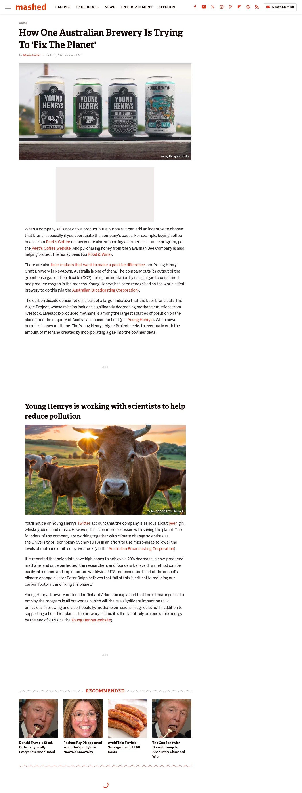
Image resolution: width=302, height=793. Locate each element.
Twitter (84, 523)
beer (173, 523)
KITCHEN (166, 7)
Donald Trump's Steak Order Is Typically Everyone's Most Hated (37, 747)
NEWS (110, 7)
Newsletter (283, 7)
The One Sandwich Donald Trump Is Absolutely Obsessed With (168, 750)
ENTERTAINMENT (137, 7)
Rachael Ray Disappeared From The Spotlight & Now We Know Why (82, 747)
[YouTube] (203, 7)
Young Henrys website (91, 620)
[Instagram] (221, 7)
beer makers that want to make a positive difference (98, 264)
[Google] (248, 7)
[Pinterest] (230, 7)
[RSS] (257, 7)
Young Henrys (140, 319)
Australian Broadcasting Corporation (105, 290)
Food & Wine (99, 254)
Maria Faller (31, 55)
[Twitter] (212, 7)
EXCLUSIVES (87, 7)
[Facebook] (195, 7)
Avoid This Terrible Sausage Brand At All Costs (124, 747)
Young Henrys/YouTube (175, 156)
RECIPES (63, 7)
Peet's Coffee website (51, 248)
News (23, 23)
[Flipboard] (239, 7)
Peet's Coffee (58, 241)
